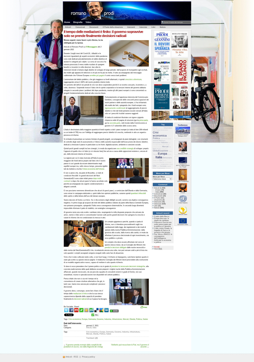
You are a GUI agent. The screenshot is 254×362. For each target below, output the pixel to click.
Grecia (169, 138)
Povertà (155, 128)
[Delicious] (96, 310)
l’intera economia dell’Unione (93, 169)
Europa (84, 319)
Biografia (77, 22)
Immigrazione (165, 164)
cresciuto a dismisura (133, 79)
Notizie (162, 27)
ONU (154, 130)
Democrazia (167, 158)
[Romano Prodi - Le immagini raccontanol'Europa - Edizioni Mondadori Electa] (162, 81)
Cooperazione (161, 168)
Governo (100, 319)
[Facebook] (71, 310)
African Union (183, 214)
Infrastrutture (117, 319)
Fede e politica (164, 148)
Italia (94, 328)
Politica (139, 319)
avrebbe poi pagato (97, 75)
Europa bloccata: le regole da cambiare (161, 219)
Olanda (132, 319)
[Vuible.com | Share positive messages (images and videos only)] (81, 312)
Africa (154, 168)
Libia (154, 158)
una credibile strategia (125, 148)
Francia (155, 154)
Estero (157, 190)
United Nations (183, 203)
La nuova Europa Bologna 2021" (182, 135)
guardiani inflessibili (138, 193)
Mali (170, 146)
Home (67, 22)
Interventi (131, 27)
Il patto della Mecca (161, 216)
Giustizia (158, 164)
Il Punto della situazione (113, 27)
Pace (154, 148)
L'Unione (155, 146)
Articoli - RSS (71, 357)
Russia (159, 148)
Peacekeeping (156, 162)
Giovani (167, 144)
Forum (183, 192)
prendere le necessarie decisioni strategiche (128, 266)
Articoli (68, 27)
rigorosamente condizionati (115, 108)
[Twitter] (66, 310)
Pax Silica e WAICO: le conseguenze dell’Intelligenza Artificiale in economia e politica (163, 238)
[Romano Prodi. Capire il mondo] (176, 96)
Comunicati (80, 27)
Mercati (126, 319)
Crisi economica (75, 319)
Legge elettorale (163, 138)
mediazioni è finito (80, 294)
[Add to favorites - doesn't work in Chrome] (86, 310)
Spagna (170, 151)
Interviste (143, 27)
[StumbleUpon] (91, 310)
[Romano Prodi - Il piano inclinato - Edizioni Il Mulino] (179, 83)
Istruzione (159, 146)
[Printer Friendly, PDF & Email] (144, 308)
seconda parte (114, 123)
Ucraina (169, 154)
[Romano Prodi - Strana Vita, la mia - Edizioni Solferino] (179, 56)
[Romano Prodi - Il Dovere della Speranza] (162, 57)
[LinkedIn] (106, 310)
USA (154, 166)
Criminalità (155, 144)
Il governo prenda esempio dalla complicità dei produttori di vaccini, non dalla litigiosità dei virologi (83, 346)
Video (88, 22)
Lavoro (169, 166)
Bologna (171, 164)
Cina (160, 160)
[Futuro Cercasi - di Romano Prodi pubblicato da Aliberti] (176, 108)
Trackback (92, 338)
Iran (157, 160)
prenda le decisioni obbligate (115, 247)
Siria (169, 142)
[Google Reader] (101, 310)
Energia (154, 160)
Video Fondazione (183, 181)
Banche (162, 162)
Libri (153, 27)
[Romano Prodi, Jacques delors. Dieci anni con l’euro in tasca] (184, 96)
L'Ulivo (163, 144)
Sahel (158, 166)
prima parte (143, 120)
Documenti (93, 27)
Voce (158, 249)
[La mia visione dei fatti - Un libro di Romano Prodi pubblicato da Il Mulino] (184, 108)
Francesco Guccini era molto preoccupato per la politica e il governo (162, 224)
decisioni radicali (80, 299)
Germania (92, 319)
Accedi (156, 247)
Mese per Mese (159, 177)
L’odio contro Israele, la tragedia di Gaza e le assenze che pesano (163, 230)
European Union (183, 224)
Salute (145, 319)
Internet (160, 144)
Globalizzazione (160, 151)
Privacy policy (88, 357)
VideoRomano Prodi (182, 152)
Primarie (164, 160)
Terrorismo (160, 128)
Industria (107, 319)
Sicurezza (168, 168)
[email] (76, 310)
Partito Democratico (162, 130)
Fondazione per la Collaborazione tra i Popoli (183, 165)
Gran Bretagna (168, 162)
